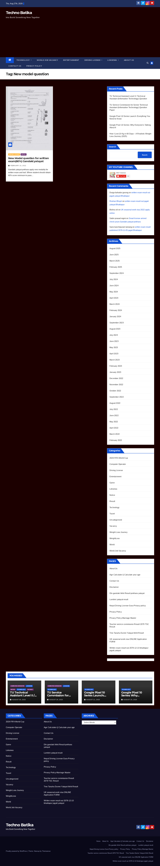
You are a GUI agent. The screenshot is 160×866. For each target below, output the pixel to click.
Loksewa (112, 60)
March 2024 (115, 304)
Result (112, 501)
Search (112, 147)
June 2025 (114, 255)
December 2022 (116, 378)
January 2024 (115, 316)
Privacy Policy (34, 66)
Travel (112, 514)
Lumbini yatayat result (119, 599)
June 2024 (114, 286)
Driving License (92, 60)
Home (98, 841)
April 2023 (114, 354)
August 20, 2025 (130, 699)
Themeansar (46, 851)
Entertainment (71, 60)
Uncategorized (116, 520)
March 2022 (115, 434)
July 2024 (114, 279)
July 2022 (114, 409)
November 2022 (116, 385)
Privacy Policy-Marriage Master (123, 618)
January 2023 (115, 372)
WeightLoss (115, 538)
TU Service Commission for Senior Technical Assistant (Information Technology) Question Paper (129, 107)
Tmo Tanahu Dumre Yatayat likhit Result (127, 633)
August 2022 (115, 403)
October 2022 (115, 391)
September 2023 (117, 323)
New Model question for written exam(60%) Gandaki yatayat (28, 160)
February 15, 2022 (18, 165)
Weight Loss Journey (118, 532)
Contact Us (14, 66)
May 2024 (114, 292)
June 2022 (114, 415)
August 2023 (115, 329)
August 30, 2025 (19, 699)
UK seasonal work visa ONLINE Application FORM (136, 857)
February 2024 (116, 310)
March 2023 (115, 360)
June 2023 (114, 341)
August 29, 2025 (56, 699)
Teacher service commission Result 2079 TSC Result (106, 853)
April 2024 (114, 298)
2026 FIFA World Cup (119, 458)
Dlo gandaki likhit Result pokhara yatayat (127, 593)
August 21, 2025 (93, 699)
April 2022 (114, 428)
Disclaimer (114, 587)
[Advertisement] (80, 39)
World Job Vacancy (47, 60)
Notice (23, 154)
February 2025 (116, 267)
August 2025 (115, 248)
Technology (23, 60)
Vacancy (113, 526)
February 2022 (116, 440)
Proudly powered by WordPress (17, 851)
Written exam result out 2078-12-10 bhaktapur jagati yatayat (133, 861)
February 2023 (116, 366)
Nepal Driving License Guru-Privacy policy (128, 606)
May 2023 (114, 347)
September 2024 (117, 273)
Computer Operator (118, 464)
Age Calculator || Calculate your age (125, 575)
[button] (148, 63)
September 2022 (117, 397)
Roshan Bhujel (116, 201)
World (112, 545)
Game (112, 483)
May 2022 (114, 422)
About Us (129, 60)
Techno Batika (19, 12)
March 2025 (115, 261)
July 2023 (114, 335)
